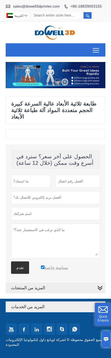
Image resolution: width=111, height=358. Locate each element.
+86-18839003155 (86, 6)
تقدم (20, 267)
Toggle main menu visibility (96, 50)
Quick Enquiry (103, 318)
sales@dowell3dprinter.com (36, 6)
